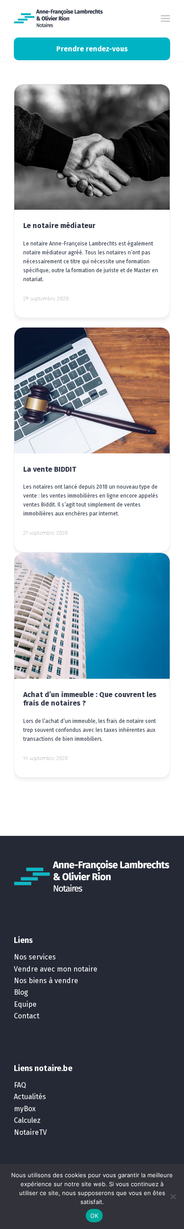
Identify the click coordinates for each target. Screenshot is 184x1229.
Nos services (35, 957)
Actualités (30, 1096)
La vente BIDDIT (49, 469)
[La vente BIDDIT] (92, 390)
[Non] (172, 1196)
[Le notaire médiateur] (92, 147)
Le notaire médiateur (59, 225)
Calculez (27, 1120)
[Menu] (165, 18)
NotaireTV (30, 1132)
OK (94, 1215)
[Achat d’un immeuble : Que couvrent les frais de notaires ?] (92, 616)
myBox (25, 1108)
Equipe (25, 1004)
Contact (26, 1016)
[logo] (58, 18)
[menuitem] (165, 18)
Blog (21, 992)
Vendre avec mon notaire (55, 969)
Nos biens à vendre (46, 980)
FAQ (20, 1085)
